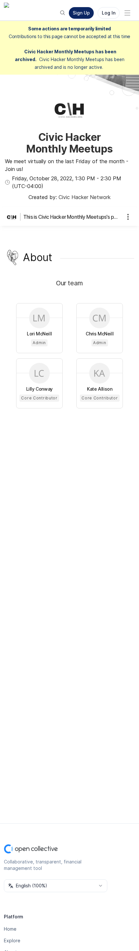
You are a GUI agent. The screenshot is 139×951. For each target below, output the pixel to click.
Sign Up (81, 13)
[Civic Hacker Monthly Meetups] (13, 216)
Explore (12, 940)
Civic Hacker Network (85, 197)
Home (10, 929)
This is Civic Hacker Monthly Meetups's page (70, 217)
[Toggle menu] (127, 13)
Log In (108, 13)
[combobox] (55, 885)
